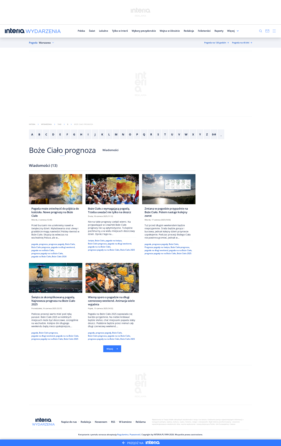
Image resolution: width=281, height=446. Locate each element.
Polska (81, 30)
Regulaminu (123, 434)
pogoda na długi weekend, (63, 247)
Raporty (218, 30)
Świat (92, 30)
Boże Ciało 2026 (59, 256)
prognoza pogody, (57, 244)
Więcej (230, 30)
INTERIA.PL (159, 434)
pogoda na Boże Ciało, (41, 256)
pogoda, (35, 244)
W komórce (125, 421)
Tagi (59, 124)
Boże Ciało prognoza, (41, 247)
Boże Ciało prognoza (62, 150)
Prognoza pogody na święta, (157, 247)
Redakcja (189, 30)
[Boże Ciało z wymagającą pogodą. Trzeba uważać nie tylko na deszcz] (112, 195)
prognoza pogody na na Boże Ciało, (47, 253)
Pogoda (33, 42)
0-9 (214, 134)
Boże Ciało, (70, 244)
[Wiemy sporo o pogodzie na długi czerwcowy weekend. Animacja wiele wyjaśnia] (112, 285)
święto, (91, 240)
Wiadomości (110, 150)
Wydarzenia (46, 124)
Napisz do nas (69, 421)
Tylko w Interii (120, 30)
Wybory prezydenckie (144, 30)
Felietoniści (204, 30)
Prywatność (135, 434)
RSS (113, 421)
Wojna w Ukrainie (170, 30)
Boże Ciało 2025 (127, 249)
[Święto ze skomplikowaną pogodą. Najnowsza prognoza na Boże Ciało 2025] (55, 285)
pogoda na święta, (114, 240)
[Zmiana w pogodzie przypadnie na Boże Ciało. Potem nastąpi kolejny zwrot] (168, 196)
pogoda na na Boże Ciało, (42, 250)
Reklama (141, 421)
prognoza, (43, 244)
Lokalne (103, 30)
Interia (32, 124)
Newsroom (101, 421)
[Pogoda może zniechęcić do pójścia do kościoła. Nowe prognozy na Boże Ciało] (55, 196)
